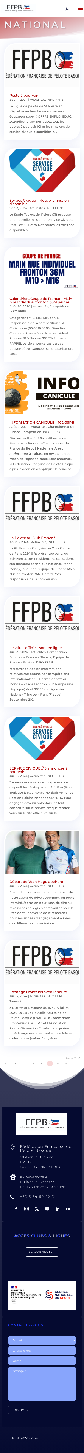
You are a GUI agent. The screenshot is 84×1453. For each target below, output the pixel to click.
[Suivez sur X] (37, 1209)
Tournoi (15, 1001)
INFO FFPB (55, 100)
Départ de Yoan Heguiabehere (36, 882)
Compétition (59, 306)
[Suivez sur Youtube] (47, 1209)
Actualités (37, 100)
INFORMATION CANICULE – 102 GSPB (41, 422)
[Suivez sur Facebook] (16, 1209)
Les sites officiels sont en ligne (35, 648)
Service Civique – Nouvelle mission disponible (39, 202)
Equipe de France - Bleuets (30, 657)
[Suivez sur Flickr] (68, 1209)
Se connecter (42, 1251)
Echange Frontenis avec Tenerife (38, 992)
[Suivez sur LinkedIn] (57, 1209)
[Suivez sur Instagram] (26, 1209)
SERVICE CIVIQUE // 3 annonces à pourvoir (38, 770)
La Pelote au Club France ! (32, 538)
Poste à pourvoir (23, 95)
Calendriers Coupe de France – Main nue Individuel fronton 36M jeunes (40, 300)
